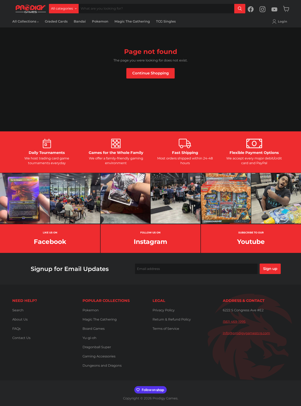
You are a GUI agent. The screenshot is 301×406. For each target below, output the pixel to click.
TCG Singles (166, 21)
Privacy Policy (164, 310)
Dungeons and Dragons (102, 365)
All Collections (24, 21)
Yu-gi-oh (89, 338)
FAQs (16, 329)
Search (18, 310)
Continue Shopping (150, 73)
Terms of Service (166, 329)
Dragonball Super (97, 347)
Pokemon (100, 21)
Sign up (270, 268)
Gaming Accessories (99, 356)
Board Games (94, 329)
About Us (20, 319)
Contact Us (21, 338)
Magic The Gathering (132, 21)
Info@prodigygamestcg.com (246, 333)
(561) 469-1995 (234, 322)
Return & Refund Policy (172, 319)
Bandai (80, 21)
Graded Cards (56, 21)
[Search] (239, 8)
